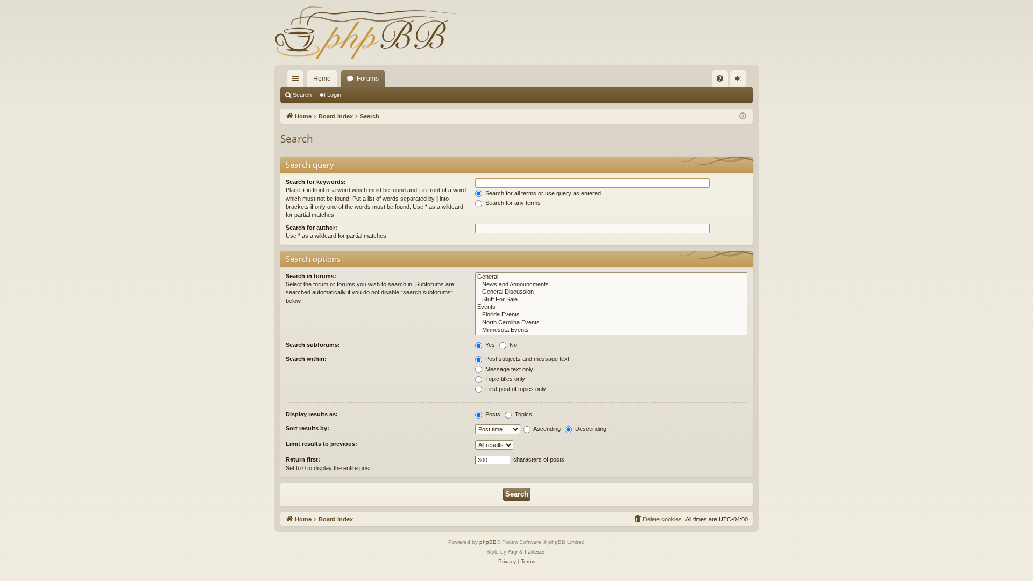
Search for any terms (512, 203)
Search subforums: (313, 345)
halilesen (536, 552)
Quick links (297, 81)
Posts (492, 414)
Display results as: (312, 414)
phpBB (488, 542)
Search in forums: (311, 276)
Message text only (508, 369)
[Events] (611, 307)
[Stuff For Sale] (611, 299)
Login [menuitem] (740, 81)
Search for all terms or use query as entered (542, 193)
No (512, 345)
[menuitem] (720, 78)
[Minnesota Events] (611, 330)
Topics (522, 414)
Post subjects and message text (526, 359)
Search (302, 94)
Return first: (303, 459)
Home (322, 78)
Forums (368, 78)
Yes (489, 345)
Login (334, 94)
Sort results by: (307, 428)
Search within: (306, 359)
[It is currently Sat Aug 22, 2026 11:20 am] (742, 116)
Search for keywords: (316, 182)
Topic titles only (504, 378)
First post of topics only (515, 389)
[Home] (365, 32)
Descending (590, 429)
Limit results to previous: (321, 444)
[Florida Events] (611, 314)
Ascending (546, 429)
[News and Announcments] (611, 284)
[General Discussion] (611, 292)
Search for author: (311, 227)
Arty (513, 552)
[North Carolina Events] (611, 323)
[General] (611, 277)
